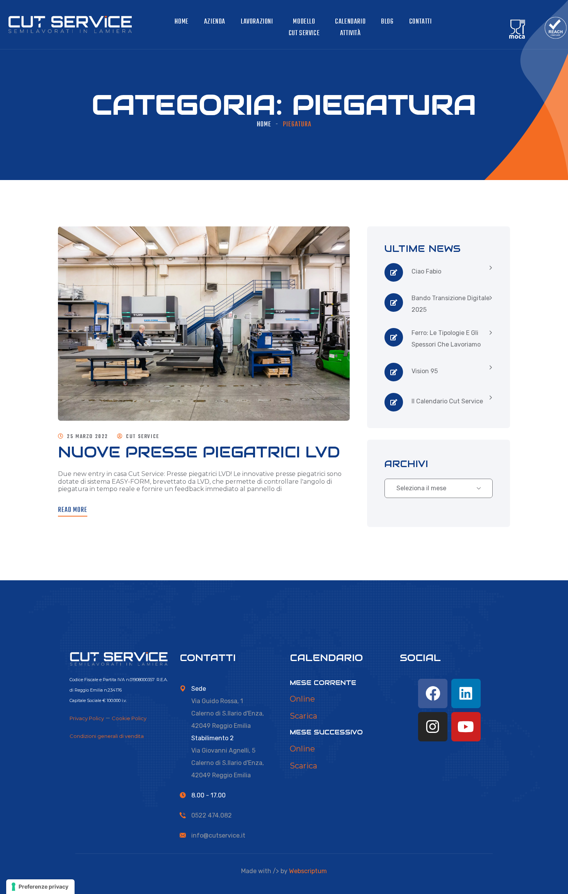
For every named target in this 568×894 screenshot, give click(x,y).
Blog (387, 21)
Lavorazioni (257, 21)
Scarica (303, 716)
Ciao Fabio (426, 271)
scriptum (308, 871)
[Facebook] (432, 693)
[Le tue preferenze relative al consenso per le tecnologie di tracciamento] (40, 886)
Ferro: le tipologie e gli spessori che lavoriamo (446, 338)
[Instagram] (432, 726)
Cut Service (142, 436)
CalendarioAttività (350, 27)
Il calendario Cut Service (447, 401)
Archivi (406, 464)
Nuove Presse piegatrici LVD (199, 452)
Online (302, 699)
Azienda (214, 21)
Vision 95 (425, 371)
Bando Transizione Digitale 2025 (451, 303)
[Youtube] (466, 726)
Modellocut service (304, 27)
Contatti (420, 21)
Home (181, 21)
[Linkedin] (466, 693)
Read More (72, 510)
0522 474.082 (211, 815)
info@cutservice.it (218, 835)
